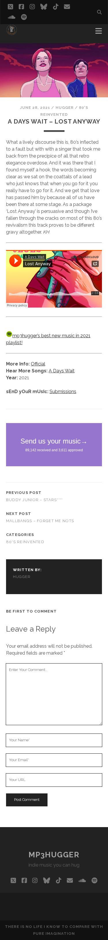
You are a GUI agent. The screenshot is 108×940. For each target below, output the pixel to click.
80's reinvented (25, 542)
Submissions (63, 391)
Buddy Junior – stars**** (34, 500)
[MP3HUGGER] (11, 33)
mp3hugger (54, 854)
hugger (65, 107)
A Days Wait (62, 371)
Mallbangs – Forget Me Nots (40, 521)
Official (38, 364)
